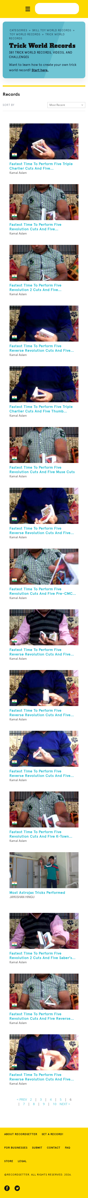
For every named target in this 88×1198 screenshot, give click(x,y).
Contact (53, 1148)
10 (54, 1104)
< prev (22, 1099)
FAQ (67, 1148)
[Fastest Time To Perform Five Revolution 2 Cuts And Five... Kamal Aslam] (44, 263)
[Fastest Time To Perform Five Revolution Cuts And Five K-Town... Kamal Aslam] (44, 809)
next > (65, 1104)
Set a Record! (52, 1134)
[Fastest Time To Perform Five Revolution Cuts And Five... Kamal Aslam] (44, 202)
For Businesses (16, 1148)
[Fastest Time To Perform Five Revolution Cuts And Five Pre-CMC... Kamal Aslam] (44, 566)
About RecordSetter (20, 1134)
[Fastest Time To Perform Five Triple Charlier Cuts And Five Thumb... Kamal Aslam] (44, 384)
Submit (37, 1148)
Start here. (40, 70)
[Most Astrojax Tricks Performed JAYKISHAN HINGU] (44, 870)
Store (8, 1161)
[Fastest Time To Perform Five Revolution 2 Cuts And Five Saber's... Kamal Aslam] (44, 931)
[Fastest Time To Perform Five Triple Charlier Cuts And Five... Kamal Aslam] (44, 141)
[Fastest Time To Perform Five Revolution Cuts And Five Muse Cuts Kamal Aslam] (44, 445)
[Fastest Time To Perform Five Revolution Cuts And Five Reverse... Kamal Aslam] (44, 991)
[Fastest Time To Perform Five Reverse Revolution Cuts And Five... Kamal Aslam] (44, 323)
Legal (22, 1161)
